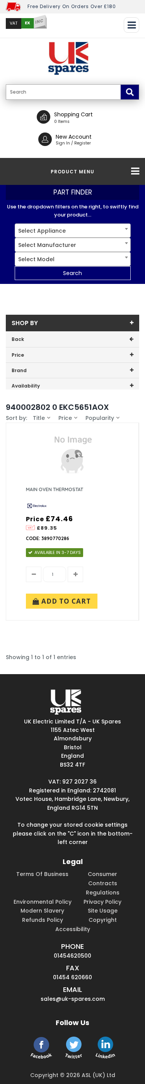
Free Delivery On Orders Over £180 (71, 6)
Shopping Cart (73, 114)
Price (65, 418)
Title (39, 418)
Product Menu (72, 171)
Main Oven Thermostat (54, 489)
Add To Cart (65, 601)
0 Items (62, 121)
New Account (74, 137)
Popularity (99, 418)
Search (72, 273)
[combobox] (73, 230)
